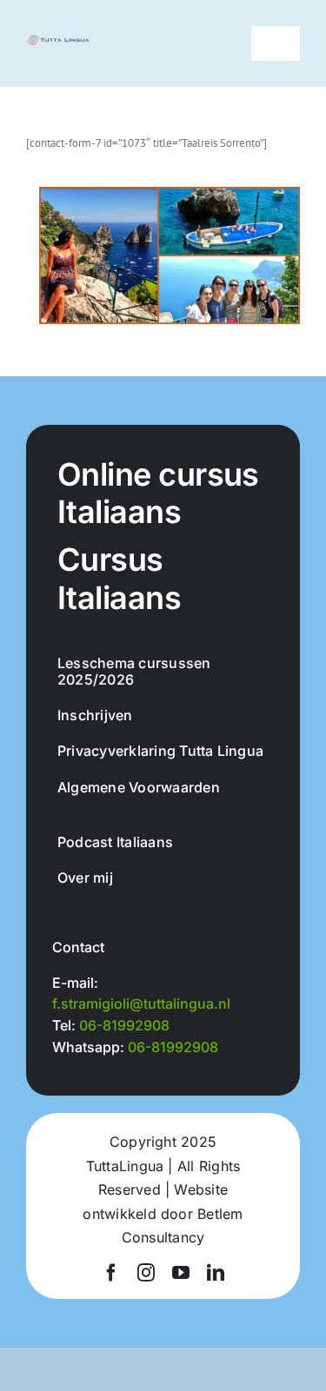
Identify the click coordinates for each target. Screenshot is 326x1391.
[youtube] (181, 1273)
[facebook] (111, 1273)
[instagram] (146, 1273)
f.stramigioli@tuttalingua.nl (141, 1003)
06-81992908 (124, 1025)
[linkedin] (215, 1273)
